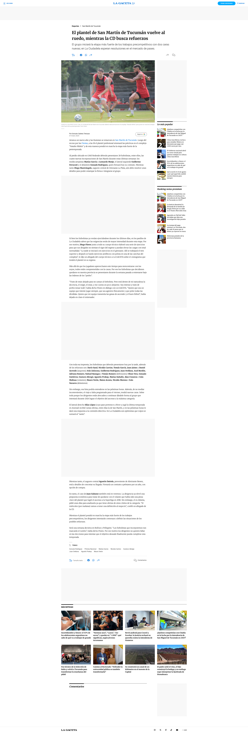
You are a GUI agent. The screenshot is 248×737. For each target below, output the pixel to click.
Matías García (103, 549)
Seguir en (140, 134)
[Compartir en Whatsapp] (86, 55)
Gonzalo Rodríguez (75, 549)
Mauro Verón (98, 551)
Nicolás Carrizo (116, 549)
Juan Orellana (74, 551)
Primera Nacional (90, 549)
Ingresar (242, 3)
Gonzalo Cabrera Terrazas (81, 134)
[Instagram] (154, 730)
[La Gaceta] (124, 3)
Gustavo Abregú (128, 549)
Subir (185, 730)
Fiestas (85, 143)
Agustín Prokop (86, 551)
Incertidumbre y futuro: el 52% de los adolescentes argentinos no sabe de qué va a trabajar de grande (76, 635)
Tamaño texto (78, 560)
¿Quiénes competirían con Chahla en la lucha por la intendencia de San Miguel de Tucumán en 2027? (171, 635)
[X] (160, 730)
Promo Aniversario (227, 3)
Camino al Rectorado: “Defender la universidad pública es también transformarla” (108, 669)
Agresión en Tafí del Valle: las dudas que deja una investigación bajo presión (176, 217)
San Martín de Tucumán (91, 26)
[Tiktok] (171, 730)
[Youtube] (177, 730)
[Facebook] (165, 730)
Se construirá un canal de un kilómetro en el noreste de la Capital (137, 669)
